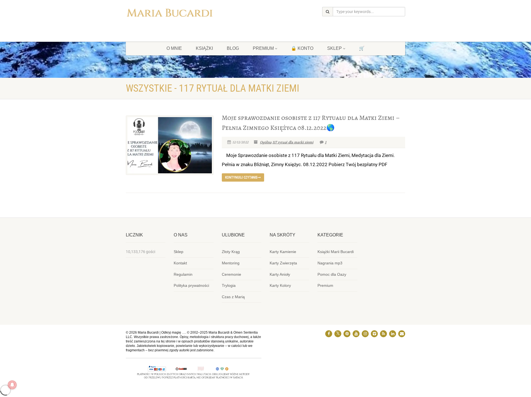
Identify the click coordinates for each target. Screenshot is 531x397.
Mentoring (231, 263)
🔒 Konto (302, 48)
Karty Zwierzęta (283, 263)
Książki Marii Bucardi (335, 251)
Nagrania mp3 (329, 263)
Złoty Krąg (231, 251)
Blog (233, 48)
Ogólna (266, 142)
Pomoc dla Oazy (331, 274)
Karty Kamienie (283, 251)
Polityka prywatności (191, 285)
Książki (204, 48)
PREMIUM (263, 48)
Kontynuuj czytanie (241, 177)
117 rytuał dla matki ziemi (292, 142)
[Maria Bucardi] (170, 14)
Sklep (334, 48)
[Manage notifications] (12, 384)
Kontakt (180, 263)
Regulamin (183, 274)
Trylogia (229, 285)
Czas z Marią (233, 297)
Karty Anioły (280, 274)
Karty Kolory (280, 285)
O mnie (174, 48)
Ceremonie (231, 274)
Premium (325, 285)
